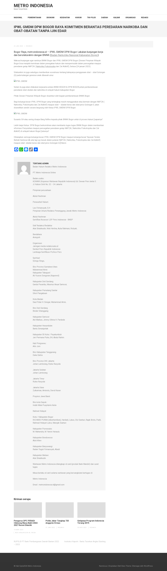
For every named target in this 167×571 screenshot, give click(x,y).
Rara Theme (126, 566)
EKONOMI (50, 18)
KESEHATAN (65, 18)
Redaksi (144, 18)
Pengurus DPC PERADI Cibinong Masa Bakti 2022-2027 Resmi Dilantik (26, 523)
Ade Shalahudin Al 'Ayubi (25, 532)
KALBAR (116, 18)
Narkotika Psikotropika (46, 66)
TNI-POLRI (91, 18)
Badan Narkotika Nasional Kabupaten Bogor (74, 55)
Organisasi (130, 18)
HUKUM (78, 18)
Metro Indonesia (33, 5)
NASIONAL (18, 18)
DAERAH (104, 18)
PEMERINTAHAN (34, 18)
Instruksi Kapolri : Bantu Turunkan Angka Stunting (85, 541)
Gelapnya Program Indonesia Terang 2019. (90, 522)
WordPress (148, 566)
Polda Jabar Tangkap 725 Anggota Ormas (57, 522)
